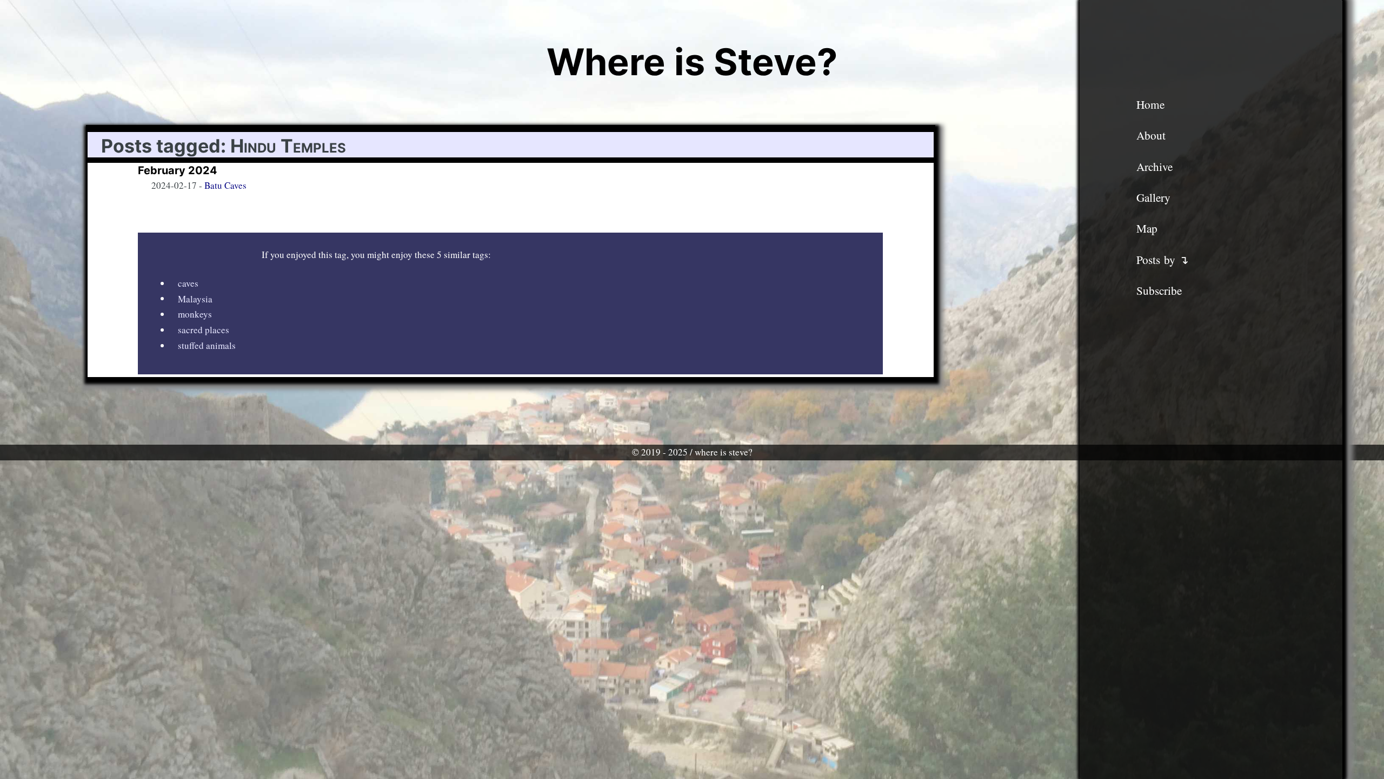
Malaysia (195, 298)
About (1151, 135)
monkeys (195, 314)
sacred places (203, 330)
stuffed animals (207, 345)
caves (188, 283)
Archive (1154, 166)
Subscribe (1159, 290)
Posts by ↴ (1162, 259)
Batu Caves (225, 185)
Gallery (1153, 197)
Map (1146, 228)
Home (1150, 104)
